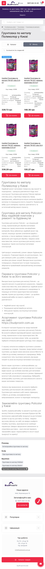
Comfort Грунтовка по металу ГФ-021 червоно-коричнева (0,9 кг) (33, 80)
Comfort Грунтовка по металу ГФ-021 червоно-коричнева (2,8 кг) (11, 145)
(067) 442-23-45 (33, 3)
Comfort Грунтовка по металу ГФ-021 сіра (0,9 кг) (33, 145)
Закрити (22, 15)
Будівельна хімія (10, 27)
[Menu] (4, 3)
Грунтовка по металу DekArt (12, 465)
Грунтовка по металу (32, 27)
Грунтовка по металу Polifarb (12, 462)
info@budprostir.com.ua (22, 550)
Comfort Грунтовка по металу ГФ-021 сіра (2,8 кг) (11, 80)
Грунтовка (21, 27)
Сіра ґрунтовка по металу (11, 454)
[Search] (4, 22)
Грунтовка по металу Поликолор (13, 469)
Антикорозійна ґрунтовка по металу (15, 446)
